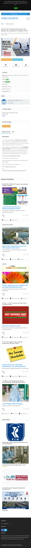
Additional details (6, 131)
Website (3, 116)
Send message (6, 126)
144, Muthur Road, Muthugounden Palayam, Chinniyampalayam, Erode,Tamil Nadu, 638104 (13, 381)
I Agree (15, 8)
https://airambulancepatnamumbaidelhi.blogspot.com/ (15, 170)
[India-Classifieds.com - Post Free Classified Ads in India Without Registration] (10, 18)
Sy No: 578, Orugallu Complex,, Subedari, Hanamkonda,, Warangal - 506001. (12, 342)
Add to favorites (7, 59)
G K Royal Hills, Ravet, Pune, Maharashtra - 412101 (14, 465)
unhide (11, 101)
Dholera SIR (5, 510)
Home (2, 23)
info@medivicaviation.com (10, 166)
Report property (18, 59)
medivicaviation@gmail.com (15, 100)
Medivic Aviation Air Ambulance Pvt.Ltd (10, 112)
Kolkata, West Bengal (7, 224)
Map (13, 131)
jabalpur (4, 264)
